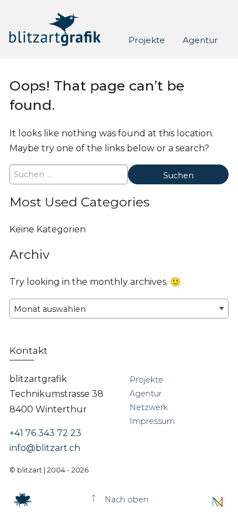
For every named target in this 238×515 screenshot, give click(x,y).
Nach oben (125, 500)
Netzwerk (149, 407)
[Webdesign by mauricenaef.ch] (217, 501)
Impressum (152, 421)
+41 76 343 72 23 (45, 433)
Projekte (146, 39)
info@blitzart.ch (44, 448)
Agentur (200, 39)
